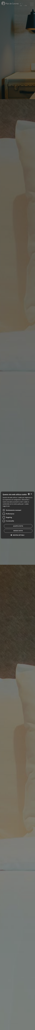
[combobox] (29, 494)
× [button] (31, 494)
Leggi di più (6, 506)
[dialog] (17, 515)
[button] (17, 535)
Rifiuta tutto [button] (18, 531)
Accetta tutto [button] (18, 526)
